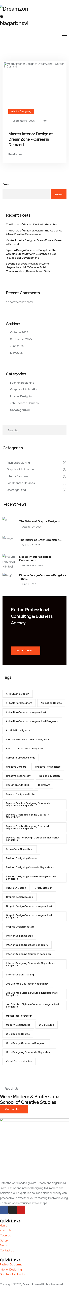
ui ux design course (18, 1034)
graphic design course (19, 897)
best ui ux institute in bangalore (25, 748)
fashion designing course (21, 858)
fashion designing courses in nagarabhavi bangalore (31, 877)
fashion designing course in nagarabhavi (30, 867)
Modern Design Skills (18, 1024)
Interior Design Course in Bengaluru (27, 944)
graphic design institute (20, 926)
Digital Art (44, 785)
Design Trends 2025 (17, 785)
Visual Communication (19, 1061)
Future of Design (16, 887)
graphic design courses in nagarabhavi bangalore (29, 916)
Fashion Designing (22, 382)
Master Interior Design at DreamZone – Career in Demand (30, 139)
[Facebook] (4, 1210)
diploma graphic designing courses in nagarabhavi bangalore (28, 827)
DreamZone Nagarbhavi (19, 849)
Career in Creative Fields (20, 757)
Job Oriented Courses (24, 403)
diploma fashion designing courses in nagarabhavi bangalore (28, 804)
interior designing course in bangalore (29, 954)
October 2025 (19, 332)
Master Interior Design (19, 1015)
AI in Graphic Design (17, 693)
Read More (15, 154)
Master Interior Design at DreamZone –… (35, 558)
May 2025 (16, 353)
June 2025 (17, 346)
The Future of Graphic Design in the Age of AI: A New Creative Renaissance (34, 232)
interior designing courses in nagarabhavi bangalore (30, 964)
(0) (45, 120)
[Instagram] (12, 1210)
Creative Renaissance (48, 766)
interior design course (19, 935)
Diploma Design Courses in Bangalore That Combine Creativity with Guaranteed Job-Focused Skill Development (32, 253)
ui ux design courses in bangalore (26, 1043)
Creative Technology (18, 775)
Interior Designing (21, 111)
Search (7, 184)
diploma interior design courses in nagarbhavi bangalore (33, 838)
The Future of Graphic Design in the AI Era (31, 224)
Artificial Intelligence (18, 730)
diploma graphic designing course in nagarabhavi (27, 816)
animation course (51, 703)
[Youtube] (21, 1210)
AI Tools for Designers (19, 703)
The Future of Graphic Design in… (40, 521)
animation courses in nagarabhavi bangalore (32, 721)
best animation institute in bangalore (27, 739)
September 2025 (21, 339)
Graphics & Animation (24, 389)
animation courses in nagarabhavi (26, 712)
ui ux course (46, 1024)
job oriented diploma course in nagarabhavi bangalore (32, 994)
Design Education (49, 775)
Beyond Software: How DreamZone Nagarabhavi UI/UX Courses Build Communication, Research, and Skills (28, 267)
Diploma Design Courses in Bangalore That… (42, 577)
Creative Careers (16, 766)
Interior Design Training (20, 974)
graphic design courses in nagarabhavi (29, 906)
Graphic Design (43, 887)
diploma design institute (20, 794)
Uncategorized (20, 410)
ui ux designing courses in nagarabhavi (29, 1052)
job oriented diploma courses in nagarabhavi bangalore (32, 1005)
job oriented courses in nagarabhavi (27, 983)
